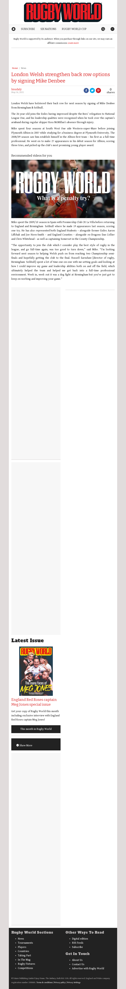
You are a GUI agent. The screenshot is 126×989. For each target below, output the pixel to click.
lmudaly (16, 89)
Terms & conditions (44, 982)
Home (15, 68)
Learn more (73, 43)
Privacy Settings (73, 982)
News (23, 68)
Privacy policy (60, 982)
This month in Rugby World (36, 729)
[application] (63, 189)
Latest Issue (27, 640)
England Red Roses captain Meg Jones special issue (34, 702)
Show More (25, 745)
